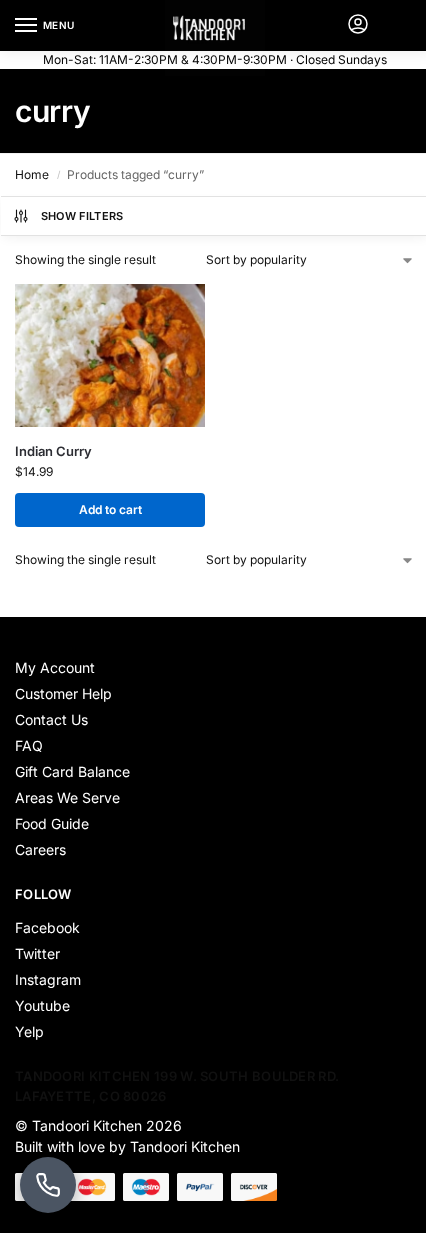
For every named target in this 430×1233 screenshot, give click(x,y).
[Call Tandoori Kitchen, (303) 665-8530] (48, 1185)
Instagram (48, 979)
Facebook (47, 927)
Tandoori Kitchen (87, 1125)
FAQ (29, 745)
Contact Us (51, 719)
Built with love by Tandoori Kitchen (129, 1146)
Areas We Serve (67, 797)
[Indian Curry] (110, 355)
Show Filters (82, 216)
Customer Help (63, 693)
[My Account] (358, 25)
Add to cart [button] (110, 509)
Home (32, 174)
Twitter (37, 953)
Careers (40, 849)
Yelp (29, 1031)
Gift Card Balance (72, 771)
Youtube (42, 1005)
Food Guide (52, 823)
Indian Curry (53, 451)
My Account (55, 667)
